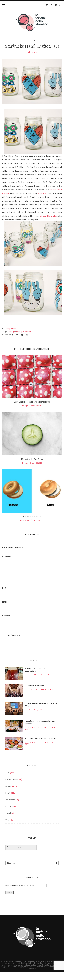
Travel (8, 813)
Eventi (32, 689)
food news (10, 800)
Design (32, 40)
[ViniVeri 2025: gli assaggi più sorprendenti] (14, 673)
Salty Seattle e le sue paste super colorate (32, 402)
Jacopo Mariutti (12, 328)
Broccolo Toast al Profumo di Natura (40, 738)
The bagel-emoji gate (32, 516)
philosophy (26, 331)
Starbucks (42, 193)
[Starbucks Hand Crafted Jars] (32, 83)
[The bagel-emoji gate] (32, 492)
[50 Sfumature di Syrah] (14, 691)
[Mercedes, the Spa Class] (32, 434)
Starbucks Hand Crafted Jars (32, 46)
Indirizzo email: (12, 885)
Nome (4, 588)
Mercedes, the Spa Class (32, 459)
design (12, 331)
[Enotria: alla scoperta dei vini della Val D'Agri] (14, 708)
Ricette (40, 727)
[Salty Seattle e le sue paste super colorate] (32, 377)
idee (18, 331)
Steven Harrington (49, 216)
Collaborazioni (31, 727)
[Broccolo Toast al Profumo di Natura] (14, 743)
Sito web (6, 616)
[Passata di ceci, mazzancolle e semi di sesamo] (14, 726)
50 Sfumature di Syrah (34, 686)
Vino (31, 675)
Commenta (7, 557)
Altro (22, 520)
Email (4, 602)
